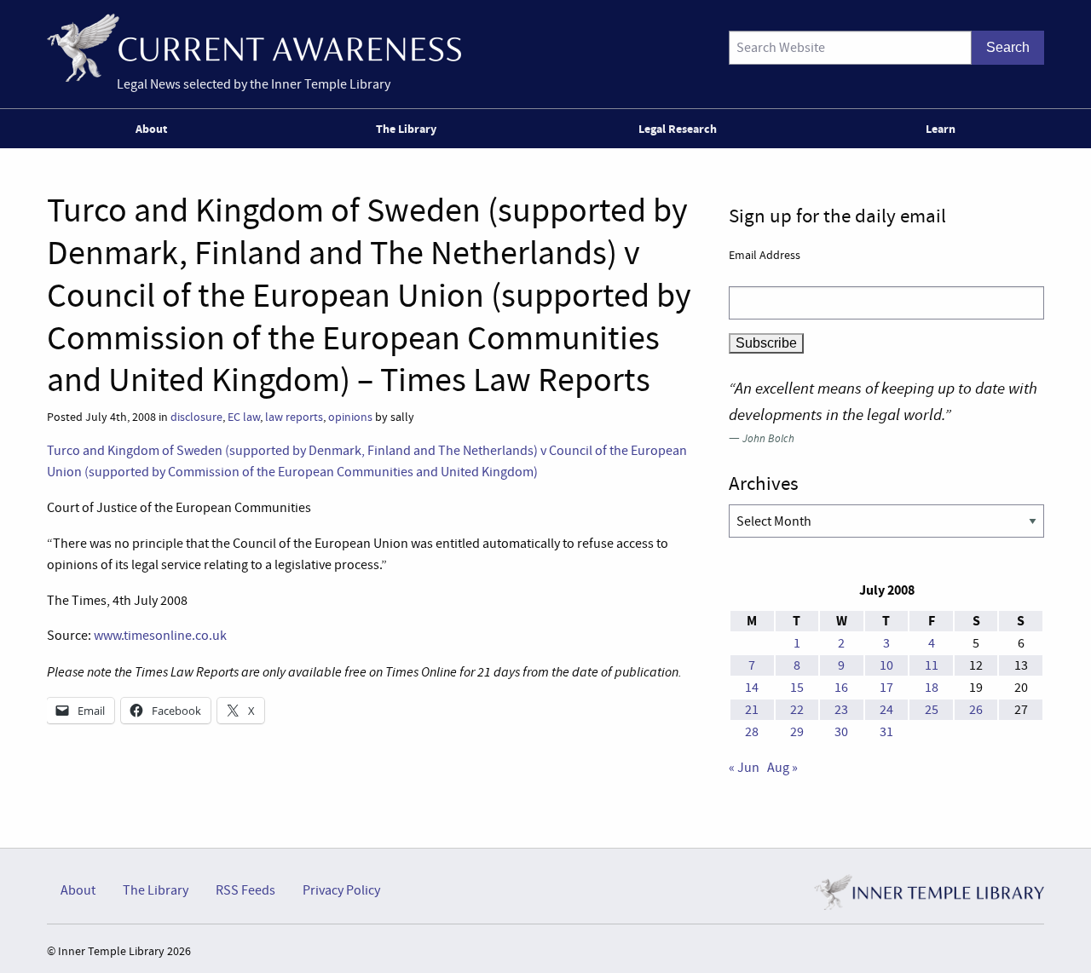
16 (841, 687)
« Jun (744, 767)
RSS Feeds (245, 890)
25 (931, 709)
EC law (244, 417)
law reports (294, 417)
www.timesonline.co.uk (160, 635)
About (151, 128)
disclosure (196, 417)
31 (886, 731)
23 (841, 709)
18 (931, 687)
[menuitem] (155, 128)
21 (752, 709)
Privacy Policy (341, 890)
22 (797, 709)
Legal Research (677, 128)
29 (797, 731)
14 (752, 687)
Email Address (764, 254)
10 (886, 665)
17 (886, 687)
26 (976, 709)
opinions (350, 417)
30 (841, 731)
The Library (406, 128)
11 (931, 665)
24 (886, 709)
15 (797, 687)
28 (752, 731)
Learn (940, 128)
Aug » (782, 767)
